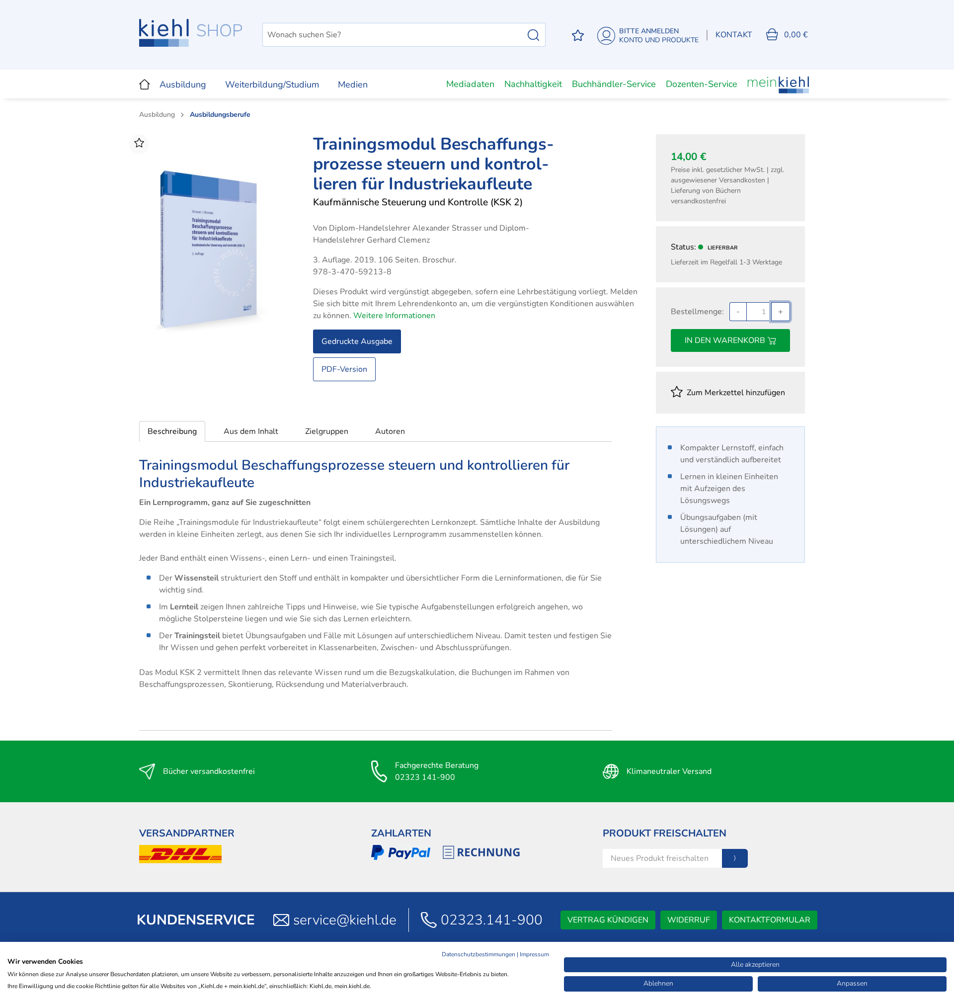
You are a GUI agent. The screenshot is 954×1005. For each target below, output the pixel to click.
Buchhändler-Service (614, 84)
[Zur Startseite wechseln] (190, 33)
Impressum (534, 954)
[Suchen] (533, 35)
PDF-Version (344, 369)
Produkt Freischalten (664, 833)
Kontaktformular (769, 920)
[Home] (144, 84)
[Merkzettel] (577, 35)
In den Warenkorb (726, 340)
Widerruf (688, 920)
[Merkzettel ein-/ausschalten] (139, 144)
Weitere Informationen (394, 315)
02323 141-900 (425, 777)
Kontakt (734, 34)
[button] (172, 431)
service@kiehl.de (345, 920)
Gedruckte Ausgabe (357, 341)
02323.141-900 (492, 920)
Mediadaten (470, 84)
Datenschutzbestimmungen (478, 954)
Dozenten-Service (701, 84)
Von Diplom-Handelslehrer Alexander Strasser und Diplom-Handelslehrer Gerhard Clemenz (421, 234)
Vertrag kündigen (607, 920)
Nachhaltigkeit (533, 84)
